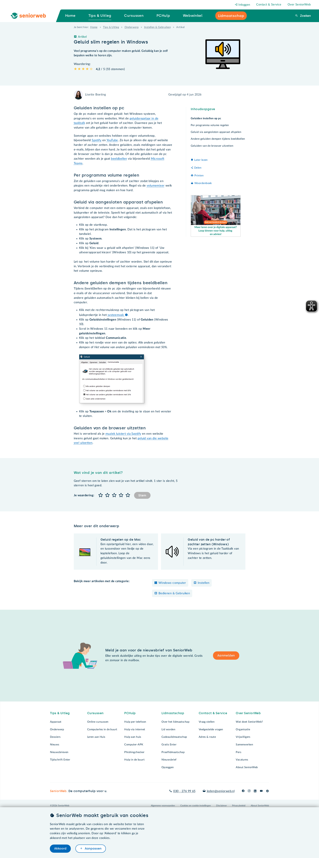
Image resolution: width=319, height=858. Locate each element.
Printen (199, 175)
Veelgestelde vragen (211, 729)
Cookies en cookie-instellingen (195, 806)
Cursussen (95, 713)
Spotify (96, 140)
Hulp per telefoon (135, 721)
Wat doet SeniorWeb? (249, 721)
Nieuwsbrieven (59, 752)
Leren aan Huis (96, 737)
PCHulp (130, 713)
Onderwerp (132, 27)
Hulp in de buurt (134, 759)
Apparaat (55, 721)
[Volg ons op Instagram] (249, 791)
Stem (142, 495)
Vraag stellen (207, 721)
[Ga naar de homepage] (31, 15)
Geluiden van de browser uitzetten (212, 145)
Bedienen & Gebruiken (174, 593)
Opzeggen (167, 767)
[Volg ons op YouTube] (261, 791)
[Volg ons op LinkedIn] (255, 791)
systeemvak (116, 315)
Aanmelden (226, 655)
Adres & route (207, 737)
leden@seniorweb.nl (221, 791)
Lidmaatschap (172, 713)
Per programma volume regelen (210, 125)
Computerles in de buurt (102, 729)
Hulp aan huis (132, 737)
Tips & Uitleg (111, 27)
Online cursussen (97, 721)
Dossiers (55, 737)
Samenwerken (244, 744)
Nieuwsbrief (169, 759)
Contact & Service (268, 4)
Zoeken (305, 16)
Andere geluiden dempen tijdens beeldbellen (218, 139)
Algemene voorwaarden (163, 806)
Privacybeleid (238, 806)
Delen (197, 167)
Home (94, 27)
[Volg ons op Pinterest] (267, 791)
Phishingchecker (134, 752)
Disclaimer (221, 806)
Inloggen (244, 4)
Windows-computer (172, 582)
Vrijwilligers (243, 737)
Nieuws (54, 744)
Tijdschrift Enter (60, 759)
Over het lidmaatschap (175, 721)
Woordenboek (203, 183)
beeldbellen (119, 158)
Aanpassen (93, 848)
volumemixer (156, 185)
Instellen (204, 582)
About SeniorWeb (247, 767)
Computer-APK (133, 744)
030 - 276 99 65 (184, 791)
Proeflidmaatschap (173, 752)
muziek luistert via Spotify (123, 433)
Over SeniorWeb (299, 4)
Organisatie (243, 729)
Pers (238, 752)
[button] (100, 495)
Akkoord (60, 848)
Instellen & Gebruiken (157, 27)
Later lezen (201, 160)
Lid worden (168, 729)
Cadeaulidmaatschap (174, 737)
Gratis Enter (168, 744)
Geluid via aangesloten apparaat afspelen (216, 132)
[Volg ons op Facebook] (243, 791)
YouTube (112, 140)
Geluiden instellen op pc (206, 118)
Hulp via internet (134, 729)
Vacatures (242, 759)
